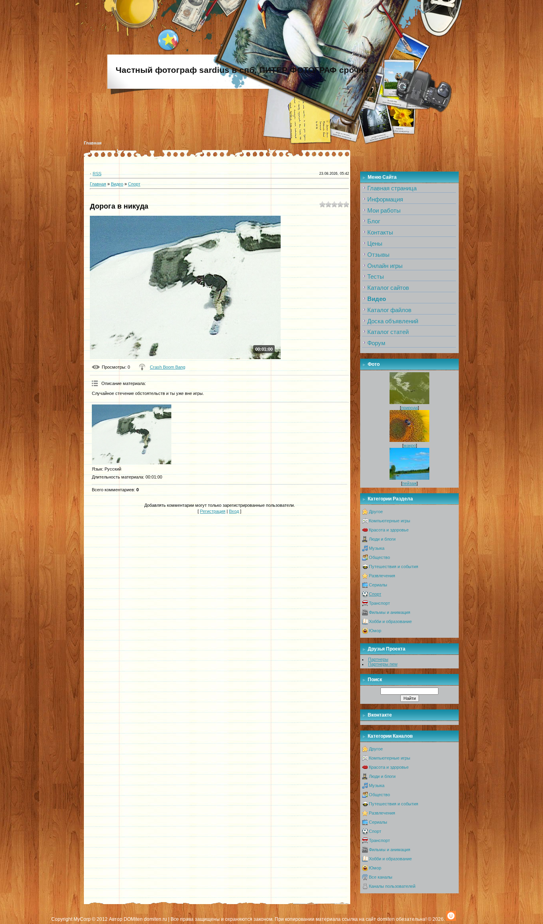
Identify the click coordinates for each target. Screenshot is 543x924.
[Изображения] (131, 434)
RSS (97, 173)
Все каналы (380, 877)
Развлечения (382, 575)
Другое (376, 511)
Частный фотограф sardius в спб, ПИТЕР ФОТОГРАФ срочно (242, 70)
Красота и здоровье (389, 529)
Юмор (375, 630)
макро (409, 445)
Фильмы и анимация (389, 612)
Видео (117, 184)
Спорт (134, 184)
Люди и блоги (382, 539)
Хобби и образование (390, 621)
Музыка (376, 548)
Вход (234, 511)
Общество (379, 557)
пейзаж (409, 483)
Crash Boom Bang (167, 367)
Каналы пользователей (392, 886)
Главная (92, 143)
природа (409, 407)
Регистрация (212, 511)
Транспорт (379, 603)
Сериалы (378, 584)
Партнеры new (383, 664)
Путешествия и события (393, 566)
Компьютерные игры (389, 520)
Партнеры (378, 659)
